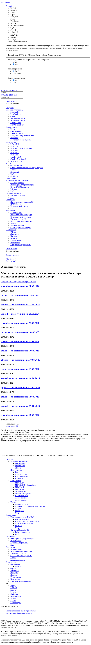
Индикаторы (15, 596)
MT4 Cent (14, 146)
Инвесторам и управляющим (22, 185)
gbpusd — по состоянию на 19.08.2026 (20, 360)
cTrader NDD (15, 157)
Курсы (13, 601)
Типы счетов (11, 142)
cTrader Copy (15, 123)
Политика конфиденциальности (19, 613)
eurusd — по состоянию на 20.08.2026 (20, 323)
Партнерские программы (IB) (22, 202)
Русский (9, 6)
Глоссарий (14, 172)
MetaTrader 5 (15, 114)
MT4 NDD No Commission (21, 148)
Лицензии (14, 234)
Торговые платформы (14, 110)
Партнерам (10, 200)
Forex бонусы (15, 603)
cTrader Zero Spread (18, 159)
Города (13, 586)
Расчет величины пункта (20, 140)
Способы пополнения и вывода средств (26, 168)
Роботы (13, 592)
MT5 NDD (14, 153)
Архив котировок (17, 225)
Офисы (13, 232)
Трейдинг (10, 108)
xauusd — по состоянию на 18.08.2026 (20, 378)
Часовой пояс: (13, 55)
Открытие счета (16, 165)
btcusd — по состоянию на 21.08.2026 (20, 295)
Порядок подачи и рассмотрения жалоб (21, 611)
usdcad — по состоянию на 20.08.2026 (20, 314)
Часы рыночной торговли (20, 217)
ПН (16, 80)
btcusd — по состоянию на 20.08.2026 (20, 332)
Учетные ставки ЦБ (18, 219)
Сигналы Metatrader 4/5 (15, 193)
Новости (13, 238)
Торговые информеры (19, 206)
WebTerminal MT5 (17, 121)
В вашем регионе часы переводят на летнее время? (28, 60)
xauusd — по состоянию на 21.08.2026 (20, 304)
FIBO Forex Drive (17, 125)
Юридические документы (20, 245)
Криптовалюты (16, 133)
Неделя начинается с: (16, 78)
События (14, 594)
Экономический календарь (21, 215)
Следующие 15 (12, 426)
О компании (11, 230)
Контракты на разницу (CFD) (22, 136)
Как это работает (17, 183)
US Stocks (14, 138)
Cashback (14, 176)
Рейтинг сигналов (17, 195)
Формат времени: (15, 69)
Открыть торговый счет (26, 282)
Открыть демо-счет (8, 282)
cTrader (13, 116)
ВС (16, 83)
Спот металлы (16, 131)
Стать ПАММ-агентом (19, 187)
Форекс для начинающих (20, 228)
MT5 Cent (14, 155)
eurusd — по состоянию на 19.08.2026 (20, 341)
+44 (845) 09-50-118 (9, 90)
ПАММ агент (15, 204)
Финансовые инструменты (21, 221)
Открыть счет (11, 102)
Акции (13, 170)
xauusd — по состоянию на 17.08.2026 (20, 406)
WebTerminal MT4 (17, 118)
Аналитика (10, 210)
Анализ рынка (16, 213)
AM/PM (18, 74)
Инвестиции (11, 178)
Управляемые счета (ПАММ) (17, 180)
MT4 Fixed (14, 151)
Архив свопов (21, 498)
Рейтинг (13, 189)
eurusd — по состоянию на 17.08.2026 (20, 415)
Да (16, 62)
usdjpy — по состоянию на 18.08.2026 (20, 369)
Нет (16, 64)
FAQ (12, 174)
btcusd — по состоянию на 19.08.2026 (20, 350)
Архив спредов (21, 500)
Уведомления (15, 240)
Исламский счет (16, 161)
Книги (13, 590)
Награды (14, 236)
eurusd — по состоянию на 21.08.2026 (20, 286)
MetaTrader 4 (15, 112)
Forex (12, 129)
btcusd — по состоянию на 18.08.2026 (20, 396)
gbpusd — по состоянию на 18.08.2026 (20, 387)
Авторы (13, 588)
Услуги (8, 163)
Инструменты (11, 127)
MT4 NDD (14, 144)
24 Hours (18, 71)
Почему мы (15, 243)
